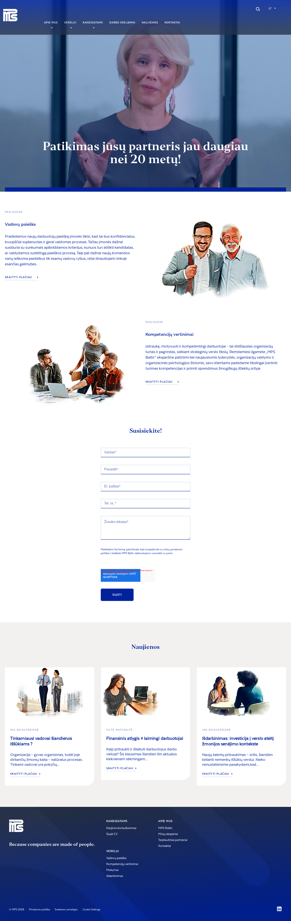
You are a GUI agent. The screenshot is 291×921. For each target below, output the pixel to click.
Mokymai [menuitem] (112, 870)
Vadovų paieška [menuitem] (116, 858)
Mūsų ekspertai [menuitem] (168, 834)
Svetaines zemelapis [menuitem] (66, 909)
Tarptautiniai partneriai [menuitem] (172, 840)
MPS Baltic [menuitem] (165, 828)
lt (270, 8)
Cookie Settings (91, 909)
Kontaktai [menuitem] (172, 22)
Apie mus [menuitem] (51, 22)
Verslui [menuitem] (70, 22)
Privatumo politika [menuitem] (39, 909)
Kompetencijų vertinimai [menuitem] (122, 864)
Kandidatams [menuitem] (93, 22)
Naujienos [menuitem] (150, 22)
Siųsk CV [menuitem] (112, 834)
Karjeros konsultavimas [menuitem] (121, 828)
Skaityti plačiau (19, 277)
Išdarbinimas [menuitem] (114, 876)
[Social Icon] (279, 908)
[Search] (258, 8)
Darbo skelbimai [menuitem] (122, 22)
